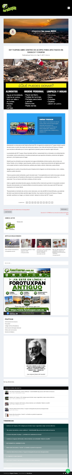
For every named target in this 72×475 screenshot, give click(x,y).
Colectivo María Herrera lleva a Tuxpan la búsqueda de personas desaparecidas (28, 408)
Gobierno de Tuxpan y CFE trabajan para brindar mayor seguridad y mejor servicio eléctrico (31, 397)
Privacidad (7, 323)
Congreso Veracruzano (20, 404)
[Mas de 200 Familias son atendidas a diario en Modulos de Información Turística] (60, 243)
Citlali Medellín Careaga (20, 393)
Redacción (33, 55)
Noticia (48, 55)
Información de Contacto (11, 321)
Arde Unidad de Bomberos (12, 249)
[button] (68, 471)
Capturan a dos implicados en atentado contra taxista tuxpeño (44, 251)
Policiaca (17, 415)
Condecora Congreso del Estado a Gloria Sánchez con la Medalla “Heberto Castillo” (29, 403)
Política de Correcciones (11, 330)
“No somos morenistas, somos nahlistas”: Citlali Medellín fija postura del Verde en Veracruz (31, 391)
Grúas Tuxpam (46, 120)
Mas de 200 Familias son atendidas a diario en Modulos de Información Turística (59, 251)
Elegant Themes (14, 473)
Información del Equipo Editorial (13, 328)
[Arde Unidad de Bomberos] (12, 243)
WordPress (29, 473)
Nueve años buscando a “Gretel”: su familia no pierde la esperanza (25, 414)
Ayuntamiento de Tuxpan (20, 398)
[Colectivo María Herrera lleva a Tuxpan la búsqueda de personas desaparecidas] (7, 409)
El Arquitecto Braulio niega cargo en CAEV (28, 250)
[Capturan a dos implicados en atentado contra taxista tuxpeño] (44, 243)
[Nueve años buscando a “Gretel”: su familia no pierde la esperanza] (7, 415)
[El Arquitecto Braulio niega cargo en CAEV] (28, 243)
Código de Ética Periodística (12, 326)
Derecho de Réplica (9, 332)
